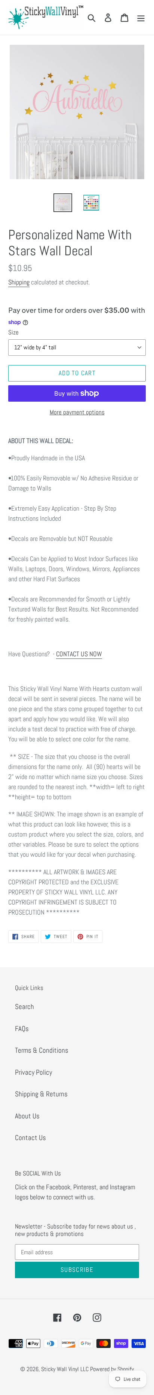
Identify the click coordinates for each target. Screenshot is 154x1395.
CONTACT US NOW (79, 654)
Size (13, 332)
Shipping (19, 282)
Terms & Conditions (41, 1050)
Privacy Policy (33, 1072)
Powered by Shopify (112, 1369)
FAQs (22, 1028)
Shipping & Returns (41, 1094)
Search (24, 1006)
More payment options (77, 412)
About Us (27, 1116)
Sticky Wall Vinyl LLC (65, 1369)
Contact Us (30, 1137)
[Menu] (141, 17)
